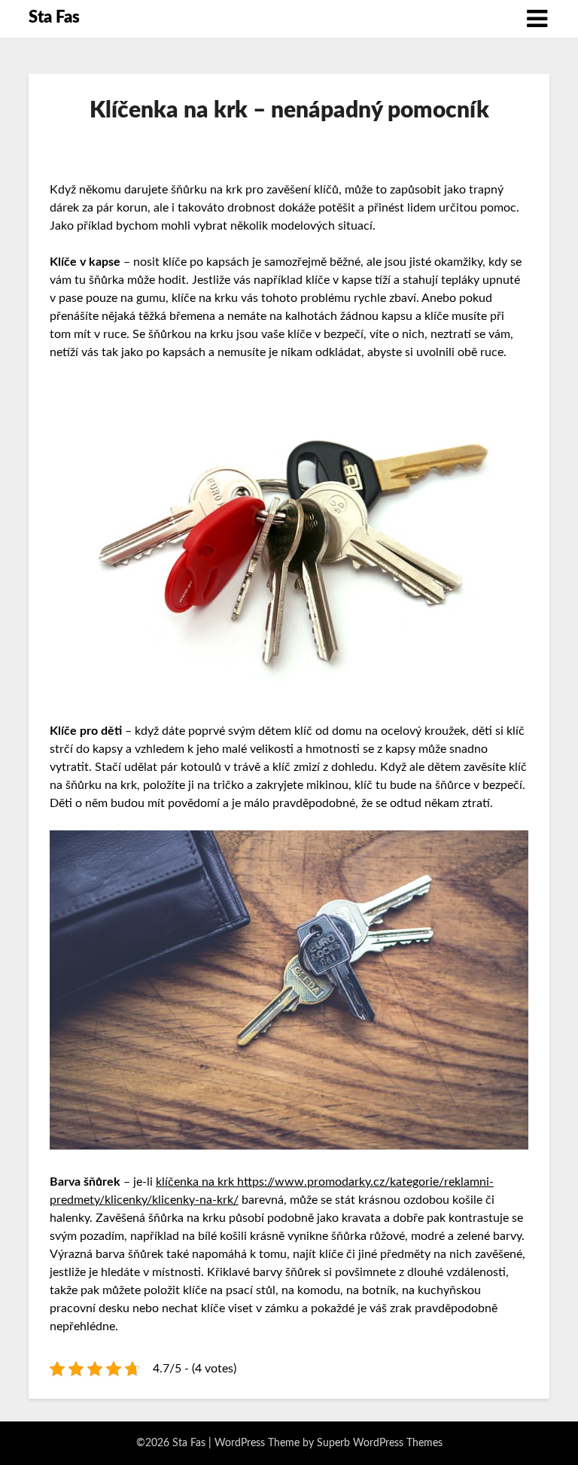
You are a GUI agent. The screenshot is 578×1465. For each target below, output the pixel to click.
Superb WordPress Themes (380, 1443)
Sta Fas (54, 17)
